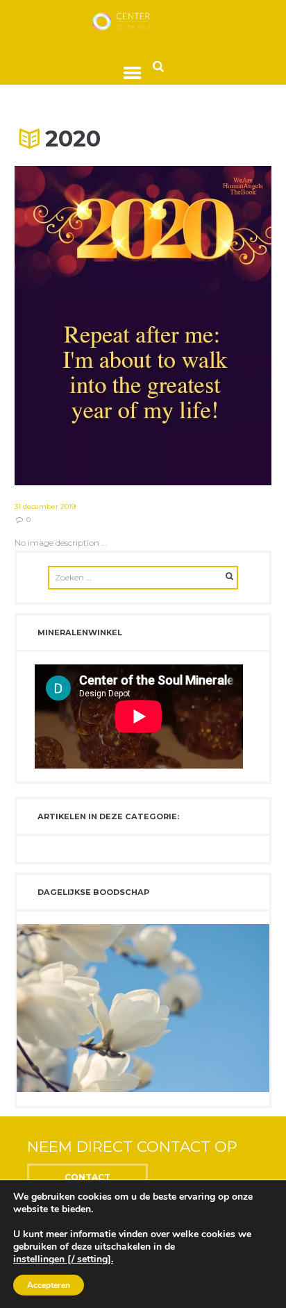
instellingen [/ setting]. (63, 1259)
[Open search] (158, 65)
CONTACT (87, 1177)
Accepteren (48, 1285)
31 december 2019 (45, 506)
